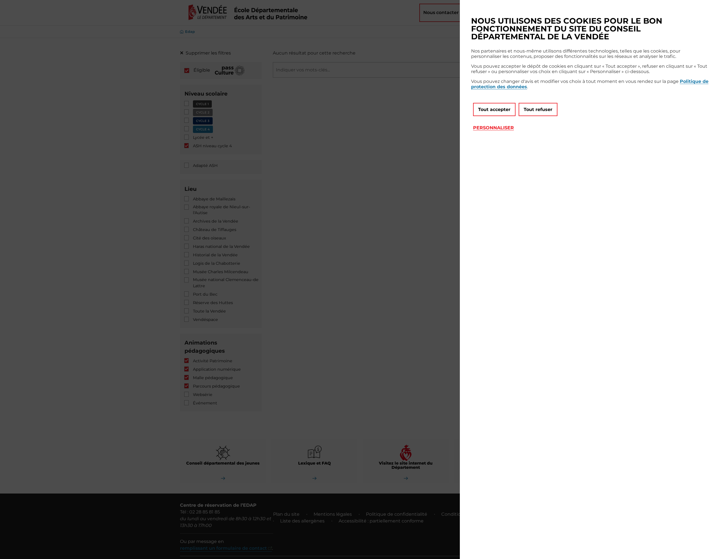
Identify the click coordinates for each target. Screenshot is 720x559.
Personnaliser (493, 127)
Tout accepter (494, 109)
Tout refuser (538, 109)
